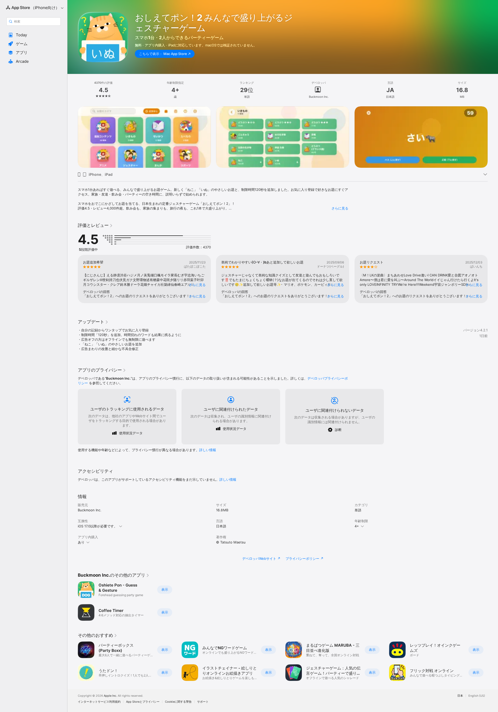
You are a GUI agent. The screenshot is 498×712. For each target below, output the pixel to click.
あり (81, 542)
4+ (357, 526)
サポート (203, 701)
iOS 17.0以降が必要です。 (97, 526)
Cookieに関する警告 (178, 701)
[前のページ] (72, 137)
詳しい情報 (207, 450)
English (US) (476, 695)
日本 (460, 695)
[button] (33, 35)
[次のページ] (492, 137)
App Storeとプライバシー (143, 701)
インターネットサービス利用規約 (99, 701)
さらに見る (339, 208)
